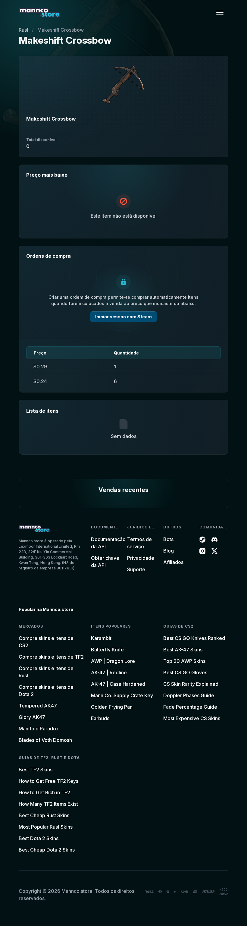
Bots (168, 539)
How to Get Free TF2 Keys (48, 781)
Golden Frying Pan (112, 707)
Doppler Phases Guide (188, 695)
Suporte (136, 569)
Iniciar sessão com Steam (123, 316)
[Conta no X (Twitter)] (214, 551)
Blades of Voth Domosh (45, 740)
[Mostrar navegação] (219, 12)
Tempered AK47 (38, 706)
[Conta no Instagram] (202, 551)
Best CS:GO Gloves (185, 672)
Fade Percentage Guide (190, 707)
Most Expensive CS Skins (191, 718)
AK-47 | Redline (109, 672)
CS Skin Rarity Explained (190, 684)
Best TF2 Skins (35, 770)
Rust (23, 30)
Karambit (101, 638)
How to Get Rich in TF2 (44, 792)
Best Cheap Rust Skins (44, 815)
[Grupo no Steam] (202, 539)
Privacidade (140, 558)
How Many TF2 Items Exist (48, 804)
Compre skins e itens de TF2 (51, 657)
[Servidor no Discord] (214, 539)
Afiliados (173, 562)
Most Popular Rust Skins (46, 827)
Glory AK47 (32, 717)
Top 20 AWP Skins (184, 661)
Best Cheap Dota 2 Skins (47, 850)
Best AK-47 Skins (182, 650)
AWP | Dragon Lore (113, 661)
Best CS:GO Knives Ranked (194, 638)
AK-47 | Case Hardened (118, 684)
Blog (168, 551)
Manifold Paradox (39, 729)
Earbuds (100, 718)
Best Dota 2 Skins (38, 838)
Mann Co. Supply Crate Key (122, 695)
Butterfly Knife (107, 650)
